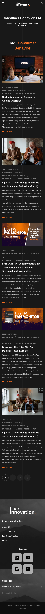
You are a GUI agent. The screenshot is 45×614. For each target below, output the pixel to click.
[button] (42, 3)
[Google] (17, 569)
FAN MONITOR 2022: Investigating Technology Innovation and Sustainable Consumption (21, 267)
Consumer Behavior (11, 173)
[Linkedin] (17, 557)
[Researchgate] (28, 569)
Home (9, 23)
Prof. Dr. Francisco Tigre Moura (20, 93)
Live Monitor (8, 254)
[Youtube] (28, 557)
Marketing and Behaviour (14, 90)
